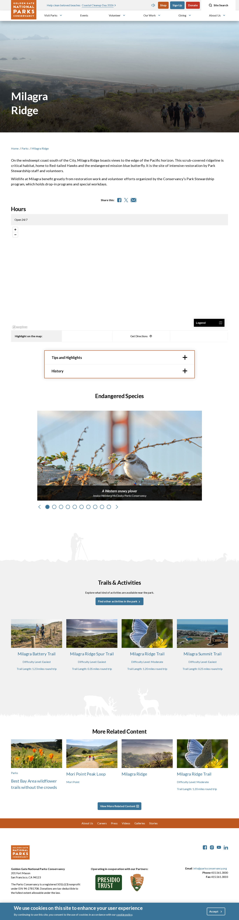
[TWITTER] (126, 200)
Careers (102, 823)
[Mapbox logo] (19, 327)
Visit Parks (50, 15)
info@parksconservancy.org (210, 868)
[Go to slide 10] (109, 507)
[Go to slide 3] (61, 507)
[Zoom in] (15, 229)
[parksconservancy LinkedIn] (226, 847)
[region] (119, 277)
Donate (193, 5)
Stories (153, 823)
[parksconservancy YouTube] (219, 847)
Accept (213, 911)
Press (114, 823)
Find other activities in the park (118, 601)
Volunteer (115, 15)
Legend (201, 322)
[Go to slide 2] (54, 507)
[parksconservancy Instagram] (212, 847)
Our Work (149, 15)
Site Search (221, 5)
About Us (215, 15)
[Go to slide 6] (81, 507)
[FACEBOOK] (119, 200)
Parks (25, 148)
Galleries (139, 823)
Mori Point (72, 782)
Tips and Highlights (67, 357)
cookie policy (124, 914)
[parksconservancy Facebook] (205, 847)
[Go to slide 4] (68, 507)
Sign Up (177, 5)
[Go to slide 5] (75, 507)
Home (15, 148)
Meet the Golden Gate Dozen (107, 5)
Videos (126, 823)
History (58, 371)
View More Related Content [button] (118, 806)
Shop (163, 5)
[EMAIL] (133, 200)
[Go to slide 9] (102, 507)
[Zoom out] (15, 234)
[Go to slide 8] (95, 507)
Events (84, 15)
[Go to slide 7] (88, 507)
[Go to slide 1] (47, 507)
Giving (182, 15)
